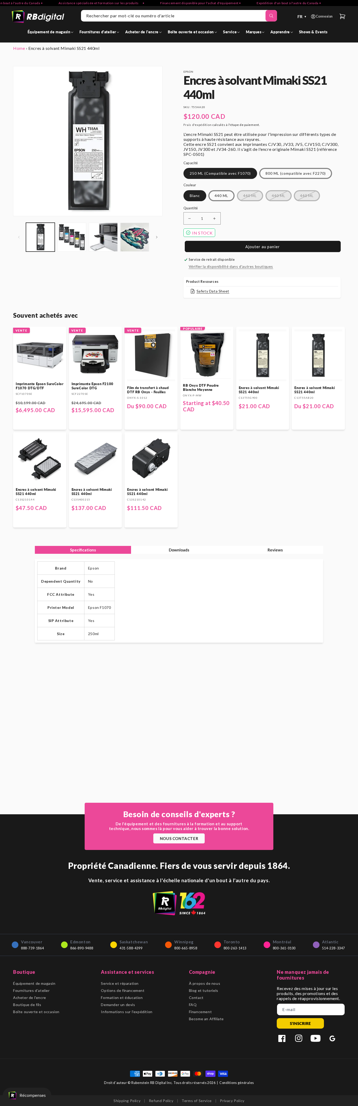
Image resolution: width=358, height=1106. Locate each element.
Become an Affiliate (206, 1019)
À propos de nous (204, 983)
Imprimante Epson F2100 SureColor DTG (92, 386)
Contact (196, 997)
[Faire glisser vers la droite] (156, 237)
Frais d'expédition (197, 125)
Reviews (275, 549)
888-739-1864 (32, 948)
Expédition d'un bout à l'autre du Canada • (276, 3)
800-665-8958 (185, 948)
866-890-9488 (81, 948)
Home (19, 48)
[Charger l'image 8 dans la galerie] (134, 237)
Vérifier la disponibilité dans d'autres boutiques (231, 266)
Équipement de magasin (34, 983)
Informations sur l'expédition (126, 1011)
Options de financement (122, 990)
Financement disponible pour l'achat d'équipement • (188, 3)
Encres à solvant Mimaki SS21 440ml (259, 390)
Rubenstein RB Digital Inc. (152, 1083)
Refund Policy (161, 1100)
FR (302, 16)
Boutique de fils (27, 1004)
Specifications (83, 549)
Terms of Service (197, 1100)
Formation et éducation (122, 997)
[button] (51, 32)
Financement (200, 1011)
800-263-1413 (235, 948)
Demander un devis (118, 1004)
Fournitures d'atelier (31, 990)
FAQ (193, 1004)
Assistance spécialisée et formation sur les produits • (89, 3)
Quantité (190, 208)
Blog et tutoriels (203, 990)
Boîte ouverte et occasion (36, 1011)
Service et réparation (120, 983)
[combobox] (179, 16)
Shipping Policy (126, 1100)
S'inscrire (300, 1023)
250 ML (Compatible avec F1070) (220, 173)
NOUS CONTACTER (179, 838)
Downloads (179, 549)
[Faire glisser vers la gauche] (19, 237)
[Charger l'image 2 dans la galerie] (71, 237)
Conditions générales (236, 1083)
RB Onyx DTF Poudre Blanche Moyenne (201, 387)
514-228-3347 (333, 948)
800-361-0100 (284, 948)
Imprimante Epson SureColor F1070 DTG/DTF (40, 386)
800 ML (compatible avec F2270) (295, 173)
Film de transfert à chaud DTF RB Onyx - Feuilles (148, 390)
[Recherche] (271, 16)
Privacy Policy (232, 1100)
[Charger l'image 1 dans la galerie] (40, 237)
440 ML (221, 195)
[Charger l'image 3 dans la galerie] (103, 237)
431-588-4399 (131, 948)
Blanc (195, 195)
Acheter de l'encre (29, 997)
